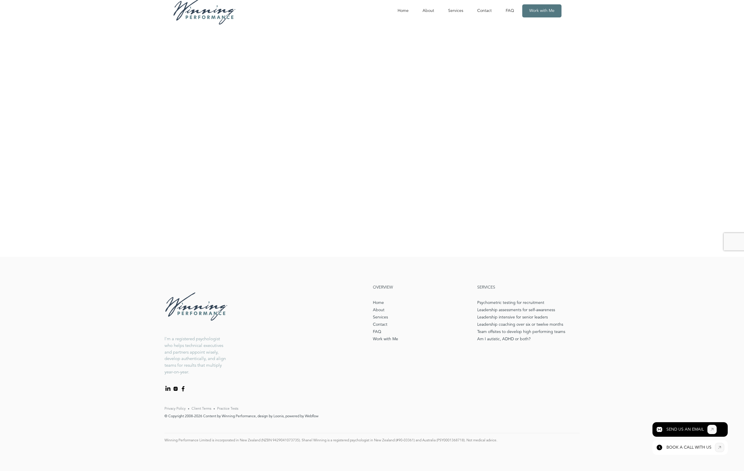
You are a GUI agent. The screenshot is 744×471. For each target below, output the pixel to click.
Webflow (312, 416)
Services (455, 11)
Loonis (278, 416)
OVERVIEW (383, 287)
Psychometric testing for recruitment (510, 303)
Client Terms (201, 409)
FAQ (510, 11)
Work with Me (542, 11)
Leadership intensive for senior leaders (512, 317)
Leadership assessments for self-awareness (516, 310)
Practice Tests (227, 409)
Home (403, 11)
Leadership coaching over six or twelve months (520, 325)
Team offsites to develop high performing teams (521, 332)
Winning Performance (239, 416)
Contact (484, 11)
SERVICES (486, 287)
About (428, 11)
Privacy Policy (175, 409)
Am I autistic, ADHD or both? (504, 339)
